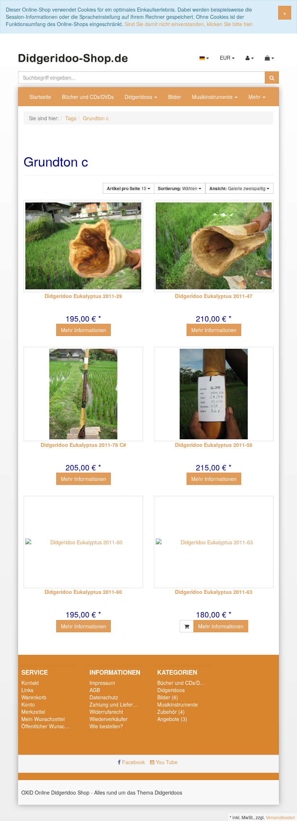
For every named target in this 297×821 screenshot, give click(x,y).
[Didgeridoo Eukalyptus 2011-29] (83, 246)
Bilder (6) (167, 697)
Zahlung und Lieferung (115, 704)
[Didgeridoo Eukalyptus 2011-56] (213, 394)
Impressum (102, 682)
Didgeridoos (139, 96)
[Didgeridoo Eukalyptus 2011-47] (213, 246)
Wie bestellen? (106, 726)
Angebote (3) (172, 718)
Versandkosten (280, 817)
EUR (226, 57)
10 (127, 188)
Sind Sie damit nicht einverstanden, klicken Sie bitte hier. (189, 24)
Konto (28, 704)
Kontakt (30, 682)
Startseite (40, 96)
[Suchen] (272, 77)
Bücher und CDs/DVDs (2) (187, 682)
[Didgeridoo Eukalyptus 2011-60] (83, 542)
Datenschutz (103, 697)
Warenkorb (33, 697)
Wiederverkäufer (108, 718)
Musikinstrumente (213, 96)
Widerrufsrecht (106, 711)
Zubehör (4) (171, 711)
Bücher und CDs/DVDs (88, 96)
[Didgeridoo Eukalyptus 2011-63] (213, 542)
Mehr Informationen (83, 330)
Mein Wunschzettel (43, 718)
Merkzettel (33, 711)
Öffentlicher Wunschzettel (50, 726)
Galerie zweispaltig (238, 188)
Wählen (178, 188)
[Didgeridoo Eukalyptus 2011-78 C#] (83, 394)
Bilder (174, 96)
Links (27, 690)
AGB (94, 690)
